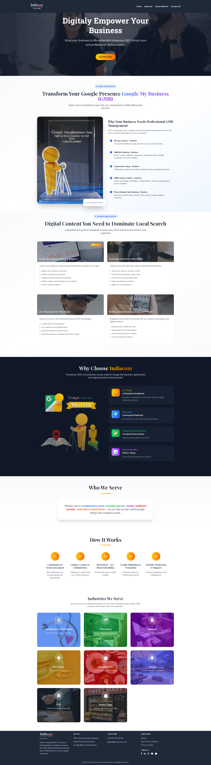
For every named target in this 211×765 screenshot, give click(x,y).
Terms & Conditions (149, 742)
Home (139, 6)
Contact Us (176, 6)
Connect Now (105, 57)
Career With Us (161, 6)
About (143, 738)
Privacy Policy (147, 745)
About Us (148, 6)
